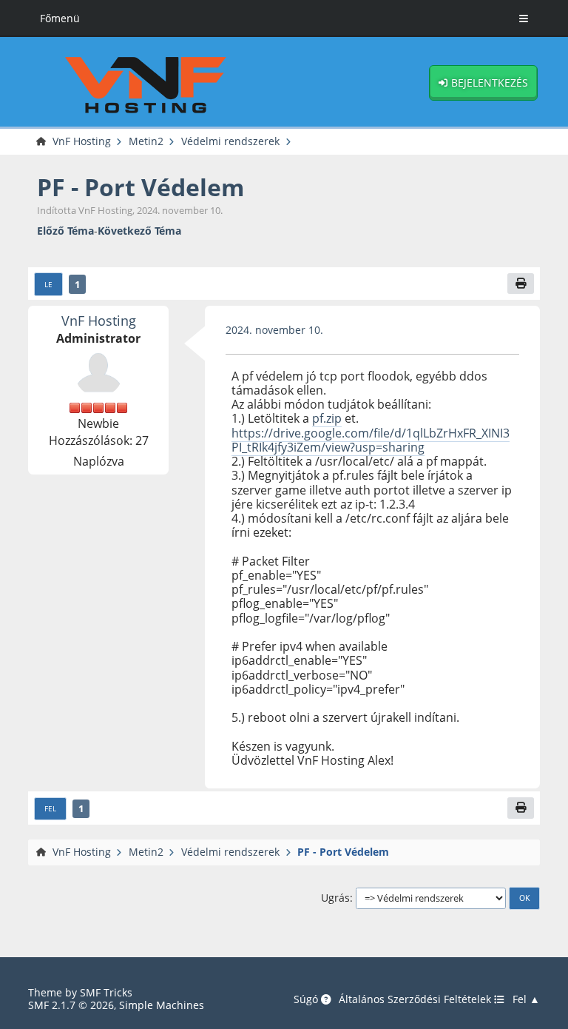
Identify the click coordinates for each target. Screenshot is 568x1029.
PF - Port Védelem (140, 187)
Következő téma (139, 230)
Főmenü (60, 18)
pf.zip (327, 418)
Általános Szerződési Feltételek (416, 999)
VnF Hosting (98, 320)
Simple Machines (161, 1005)
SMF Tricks (106, 992)
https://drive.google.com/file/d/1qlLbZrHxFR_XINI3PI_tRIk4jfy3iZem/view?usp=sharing (370, 440)
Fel (50, 808)
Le (48, 284)
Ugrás (335, 897)
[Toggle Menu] (523, 18)
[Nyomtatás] (520, 284)
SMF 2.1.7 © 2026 (71, 1005)
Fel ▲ (526, 999)
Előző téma (65, 230)
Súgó (307, 999)
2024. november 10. (274, 330)
